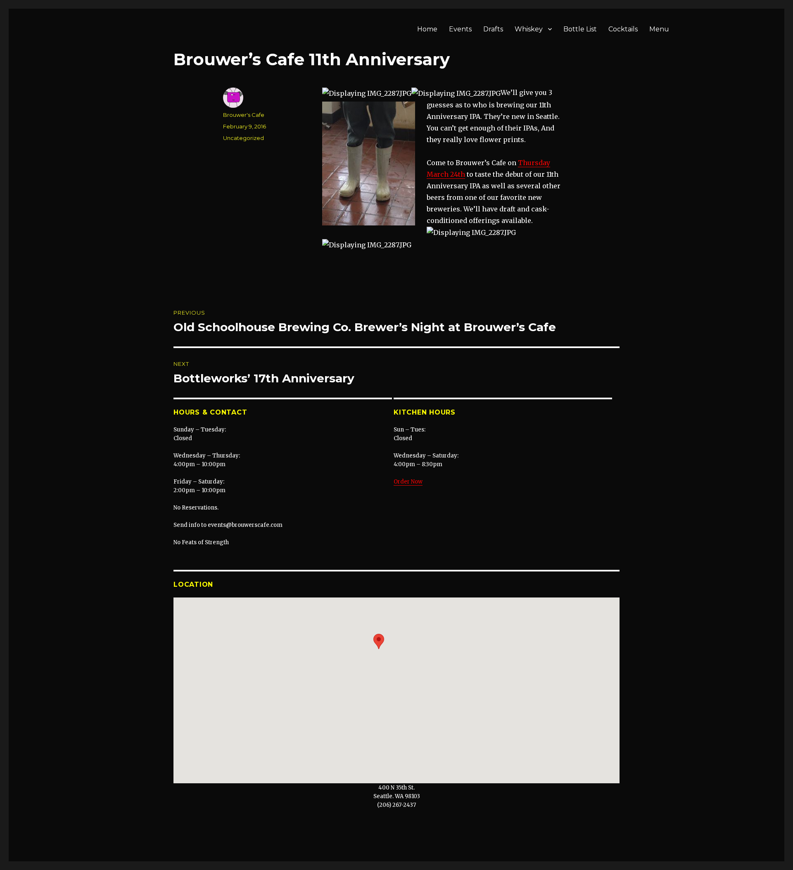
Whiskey (529, 29)
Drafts (493, 29)
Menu (659, 29)
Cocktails (623, 29)
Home (427, 29)
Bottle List (580, 29)
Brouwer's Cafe (243, 114)
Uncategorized (243, 138)
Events (460, 29)
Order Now (408, 481)
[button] (378, 641)
